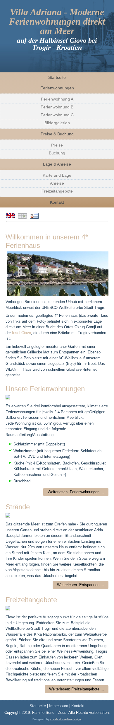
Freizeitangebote (57, 191)
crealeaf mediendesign (65, 719)
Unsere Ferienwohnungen (45, 389)
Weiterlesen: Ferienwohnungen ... (76, 492)
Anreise (57, 183)
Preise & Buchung (57, 134)
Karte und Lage (57, 175)
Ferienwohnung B (57, 107)
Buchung (57, 153)
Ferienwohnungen (57, 88)
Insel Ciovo (21, 333)
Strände (18, 507)
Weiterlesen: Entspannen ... (80, 585)
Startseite (57, 77)
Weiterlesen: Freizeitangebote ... (76, 689)
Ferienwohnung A (57, 99)
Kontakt (57, 202)
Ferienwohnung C (57, 115)
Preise (57, 145)
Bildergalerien (57, 122)
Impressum (59, 706)
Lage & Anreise (57, 164)
